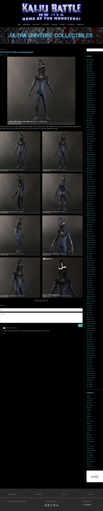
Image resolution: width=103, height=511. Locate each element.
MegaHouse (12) (90, 439)
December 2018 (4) (91, 267)
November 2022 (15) (91, 161)
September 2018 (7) (91, 274)
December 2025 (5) (91, 77)
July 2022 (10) (90, 170)
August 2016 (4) (90, 330)
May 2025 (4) (89, 93)
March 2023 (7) (90, 152)
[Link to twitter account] (49, 505)
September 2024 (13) (91, 111)
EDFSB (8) (89, 416)
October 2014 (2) (90, 375)
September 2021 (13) (91, 193)
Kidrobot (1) (89, 428)
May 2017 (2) (89, 310)
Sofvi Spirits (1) (90, 455)
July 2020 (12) (90, 224)
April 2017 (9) (89, 312)
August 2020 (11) (90, 222)
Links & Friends (38, 494)
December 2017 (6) (91, 294)
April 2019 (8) (89, 258)
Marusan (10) (89, 434)
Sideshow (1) (89, 452)
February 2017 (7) (90, 317)
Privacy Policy (91, 494)
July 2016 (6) (89, 332)
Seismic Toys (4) (90, 448)
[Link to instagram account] (54, 505)
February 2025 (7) (90, 100)
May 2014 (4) (89, 386)
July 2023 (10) (90, 143)
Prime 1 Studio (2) (90, 446)
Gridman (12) (89, 423)
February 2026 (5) (90, 73)
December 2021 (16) (91, 186)
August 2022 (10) (90, 168)
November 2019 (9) (91, 242)
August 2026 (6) (90, 59)
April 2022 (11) (90, 177)
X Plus (6, 54)
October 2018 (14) (91, 271)
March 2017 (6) (90, 314)
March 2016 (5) (90, 341)
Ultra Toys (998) (90, 461)
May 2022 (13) (90, 174)
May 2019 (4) (89, 256)
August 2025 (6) (90, 86)
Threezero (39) (90, 457)
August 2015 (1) (90, 357)
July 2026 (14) (90, 62)
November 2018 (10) (91, 269)
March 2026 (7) (90, 71)
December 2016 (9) (91, 321)
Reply (4, 333)
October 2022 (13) (91, 163)
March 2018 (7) (90, 287)
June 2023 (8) (89, 145)
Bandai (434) (89, 403)
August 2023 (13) (90, 141)
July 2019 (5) (89, 251)
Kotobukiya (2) (90, 430)
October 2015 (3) (90, 353)
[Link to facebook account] (46, 505)
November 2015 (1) (91, 350)
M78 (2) (88, 432)
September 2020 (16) (91, 220)
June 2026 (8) (89, 64)
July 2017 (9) (89, 305)
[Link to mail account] (57, 505)
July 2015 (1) (89, 359)
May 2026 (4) (89, 66)
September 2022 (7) (91, 165)
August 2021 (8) (90, 195)
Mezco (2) (89, 443)
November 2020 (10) (91, 215)
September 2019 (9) (91, 247)
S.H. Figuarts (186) (90, 450)
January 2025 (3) (90, 102)
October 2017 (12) (91, 299)
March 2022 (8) (90, 179)
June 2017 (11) (90, 308)
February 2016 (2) (90, 344)
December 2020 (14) (91, 213)
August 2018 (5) (90, 276)
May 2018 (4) (89, 283)
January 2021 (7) (90, 211)
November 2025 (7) (91, 80)
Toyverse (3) (89, 459)
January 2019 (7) (90, 265)
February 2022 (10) (91, 181)
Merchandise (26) (90, 441)
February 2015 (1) (90, 368)
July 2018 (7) (89, 278)
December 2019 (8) (91, 240)
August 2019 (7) (90, 249)
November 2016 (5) (91, 323)
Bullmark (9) (89, 409)
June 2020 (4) (89, 226)
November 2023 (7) (91, 134)
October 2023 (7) (90, 136)
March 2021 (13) (90, 206)
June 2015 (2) (89, 362)
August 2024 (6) (90, 114)
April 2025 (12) (90, 96)
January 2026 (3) (90, 75)
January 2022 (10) (90, 183)
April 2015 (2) (89, 364)
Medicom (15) (89, 437)
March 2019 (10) (90, 260)
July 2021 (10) (90, 197)
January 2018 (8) (90, 292)
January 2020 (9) (90, 238)
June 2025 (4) (89, 91)
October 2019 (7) (90, 244)
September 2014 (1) (91, 377)
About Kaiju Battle (12, 494)
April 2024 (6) (89, 123)
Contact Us (64, 494)
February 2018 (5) (90, 290)
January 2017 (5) (90, 319)
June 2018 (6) (89, 280)
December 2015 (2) (91, 348)
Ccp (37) (88, 412)
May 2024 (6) (89, 120)
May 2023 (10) (90, 147)
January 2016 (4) (90, 346)
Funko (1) (88, 418)
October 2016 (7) (90, 326)
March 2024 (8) (90, 125)
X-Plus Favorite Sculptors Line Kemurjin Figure (16, 52)
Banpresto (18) (90, 405)
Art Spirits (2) (90, 398)
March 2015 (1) (90, 366)
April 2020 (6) (89, 231)
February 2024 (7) (90, 127)
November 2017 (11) (91, 296)
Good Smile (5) (90, 421)
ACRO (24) (89, 396)
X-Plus (40, 128)
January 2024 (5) (90, 129)
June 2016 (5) (89, 335)
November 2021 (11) (91, 188)
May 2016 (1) (89, 337)
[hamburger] (3, 2)
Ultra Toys (2, 54)
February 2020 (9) (90, 235)
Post (80, 325)
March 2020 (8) (90, 233)
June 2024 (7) (89, 118)
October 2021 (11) (91, 190)
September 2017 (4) (91, 301)
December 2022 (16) (91, 159)
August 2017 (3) (90, 303)
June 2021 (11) (90, 199)
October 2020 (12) (91, 217)
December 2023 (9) (91, 132)
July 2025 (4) (89, 89)
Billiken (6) (89, 407)
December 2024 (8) (91, 105)
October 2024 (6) (90, 109)
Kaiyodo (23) (89, 425)
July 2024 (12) (90, 116)
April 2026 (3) (89, 68)
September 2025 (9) (91, 84)
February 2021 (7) (90, 208)
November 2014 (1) (91, 373)
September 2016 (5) (91, 328)
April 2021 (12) (90, 204)
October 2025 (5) (90, 82)
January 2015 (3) (90, 371)
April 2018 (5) (89, 285)
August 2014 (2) (90, 380)
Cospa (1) (89, 414)
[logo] (51, 11)
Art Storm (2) (89, 400)
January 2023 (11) (90, 156)
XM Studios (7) (90, 466)
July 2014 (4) (89, 382)
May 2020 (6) (89, 229)
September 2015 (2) (91, 355)
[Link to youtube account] (51, 505)
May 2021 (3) (89, 202)
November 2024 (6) (91, 107)
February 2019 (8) (90, 262)
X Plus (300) (89, 464)
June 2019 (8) (89, 253)
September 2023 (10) (91, 138)
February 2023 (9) (90, 154)
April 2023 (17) (90, 150)
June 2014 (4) (89, 384)
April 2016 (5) (89, 339)
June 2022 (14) (90, 172)
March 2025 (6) (90, 98)
